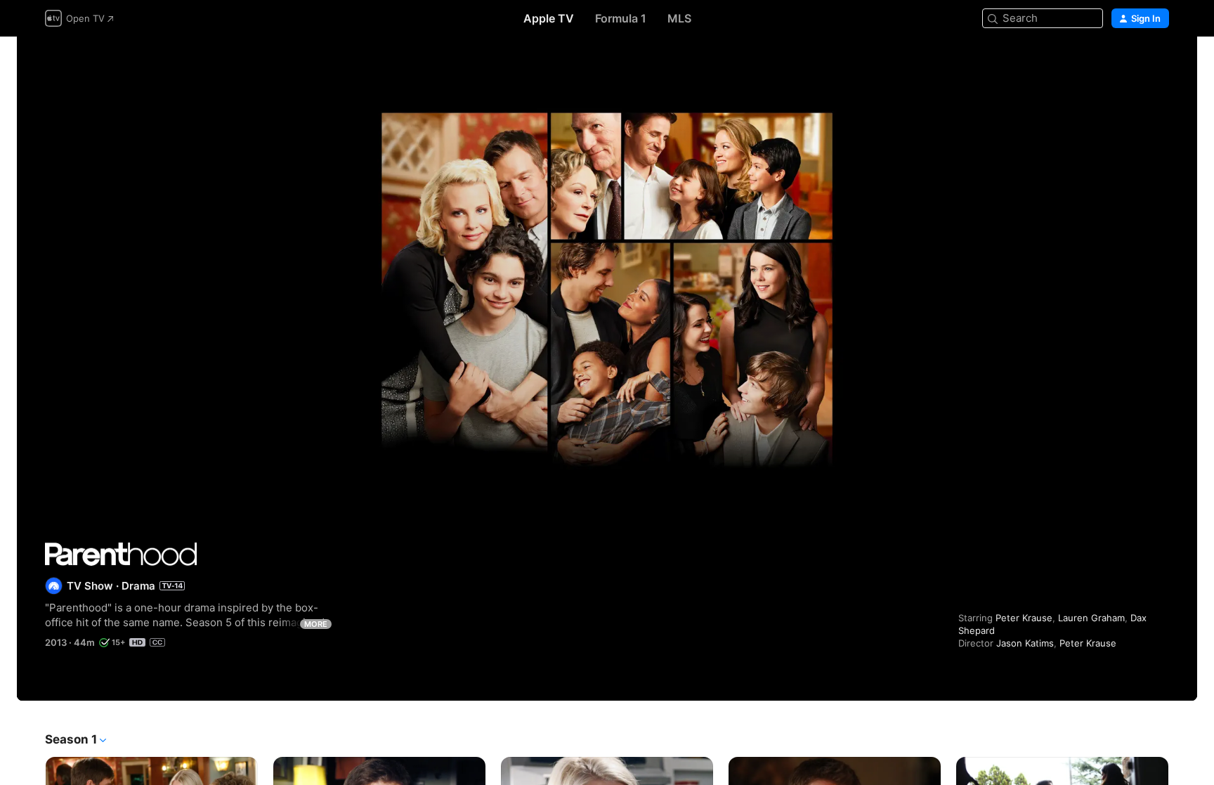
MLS (679, 18)
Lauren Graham (1091, 617)
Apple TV (548, 18)
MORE (315, 624)
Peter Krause (1024, 617)
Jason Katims (1025, 643)
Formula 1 (620, 18)
